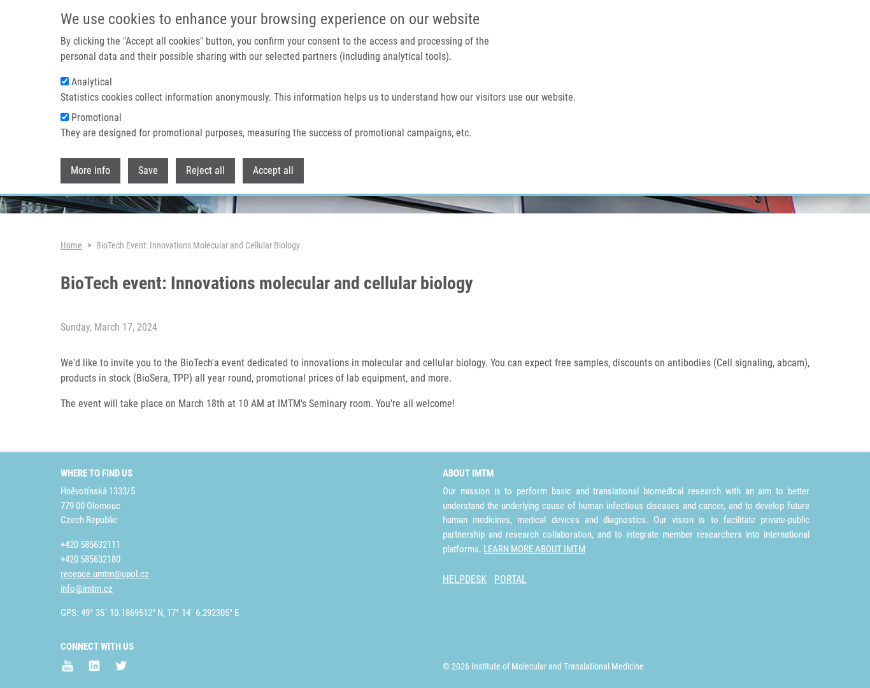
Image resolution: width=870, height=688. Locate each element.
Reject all (205, 171)
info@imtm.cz (87, 588)
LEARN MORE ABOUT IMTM (534, 549)
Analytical (91, 82)
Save (148, 171)
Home (71, 245)
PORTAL (510, 579)
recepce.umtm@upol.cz (105, 574)
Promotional (96, 117)
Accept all (273, 171)
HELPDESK (465, 579)
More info (90, 171)
